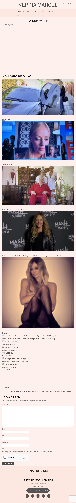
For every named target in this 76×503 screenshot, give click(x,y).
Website (5, 442)
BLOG (36, 11)
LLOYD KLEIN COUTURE (10, 350)
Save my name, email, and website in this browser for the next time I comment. (27, 452)
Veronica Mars (7, 164)
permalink (10, 370)
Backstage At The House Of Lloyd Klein (15, 361)
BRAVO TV (6, 120)
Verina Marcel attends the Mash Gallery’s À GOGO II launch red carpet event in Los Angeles (32, 256)
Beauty (4, 333)
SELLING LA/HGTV (8, 344)
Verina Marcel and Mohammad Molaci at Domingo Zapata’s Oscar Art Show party (28, 339)
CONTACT (50, 11)
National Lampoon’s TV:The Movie (13, 210)
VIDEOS (29, 11)
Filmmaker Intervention (9, 367)
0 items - (66, 4)
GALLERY (21, 11)
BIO (15, 11)
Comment (6, 404)
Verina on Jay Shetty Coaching (38, 490)
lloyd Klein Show (7, 356)
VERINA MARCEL (38, 4)
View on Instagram (38, 486)
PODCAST (17, 15)
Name (4, 429)
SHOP (42, 11)
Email (4, 436)
